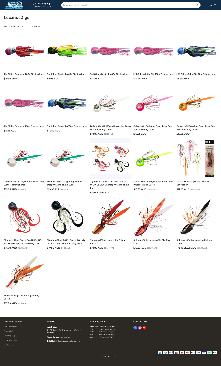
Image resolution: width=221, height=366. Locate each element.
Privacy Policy (9, 331)
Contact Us (8, 345)
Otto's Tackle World (113, 357)
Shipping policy (10, 340)
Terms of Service (10, 327)
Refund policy (9, 336)
